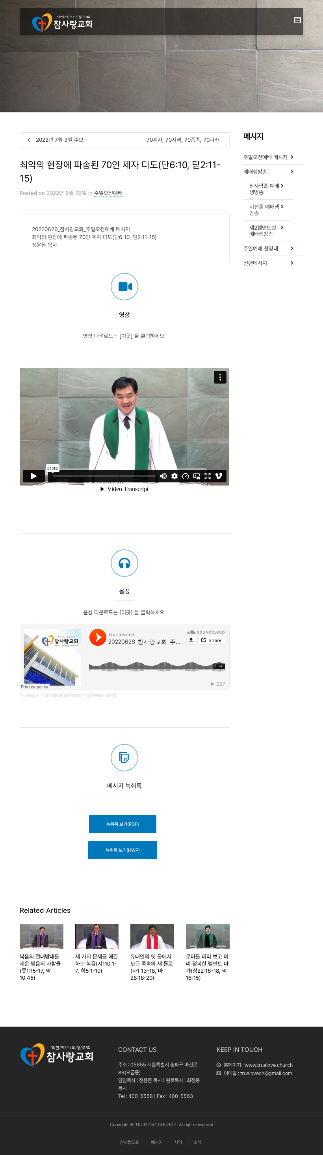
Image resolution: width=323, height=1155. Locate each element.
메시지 (157, 1142)
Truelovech (30, 695)
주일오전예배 (108, 193)
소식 (197, 1142)
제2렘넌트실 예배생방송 (262, 230)
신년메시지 (255, 263)
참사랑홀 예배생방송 (264, 189)
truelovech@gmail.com (266, 1073)
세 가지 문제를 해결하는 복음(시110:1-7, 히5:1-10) (96, 963)
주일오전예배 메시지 (265, 157)
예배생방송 (255, 172)
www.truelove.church (269, 1065)
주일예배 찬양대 (260, 248)
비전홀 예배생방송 (264, 210)
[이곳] (126, 336)
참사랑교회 (129, 1142)
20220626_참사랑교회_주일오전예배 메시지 (79, 695)
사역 (178, 1142)
